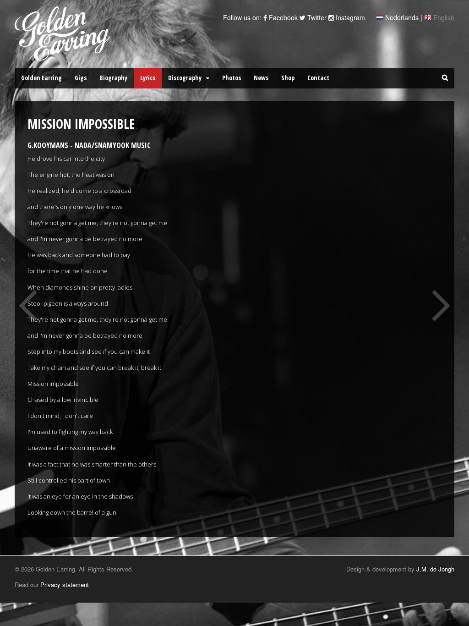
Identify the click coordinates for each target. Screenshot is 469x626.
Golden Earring (41, 77)
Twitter (316, 17)
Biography (113, 77)
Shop (287, 77)
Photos (231, 77)
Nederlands (402, 17)
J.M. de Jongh (435, 569)
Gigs (81, 77)
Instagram (349, 17)
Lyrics (147, 77)
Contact (318, 77)
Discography (185, 77)
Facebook (282, 17)
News (261, 77)
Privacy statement (64, 584)
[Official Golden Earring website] (64, 56)
